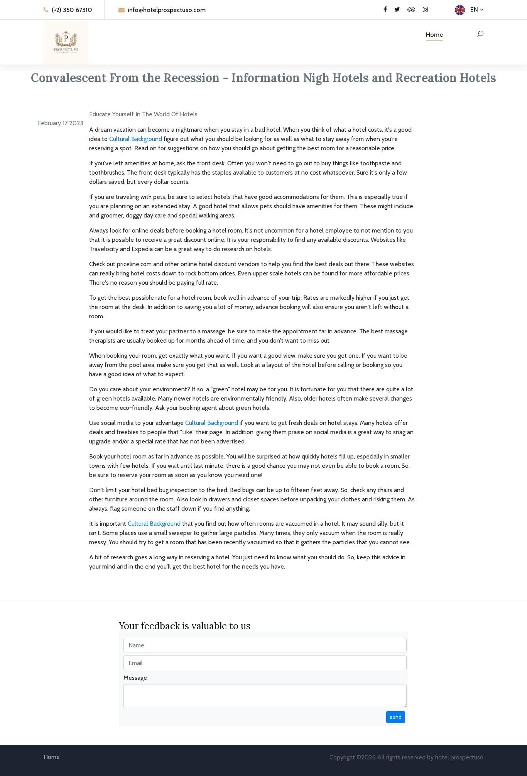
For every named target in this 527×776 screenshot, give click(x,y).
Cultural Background (135, 139)
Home (434, 34)
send (396, 716)
